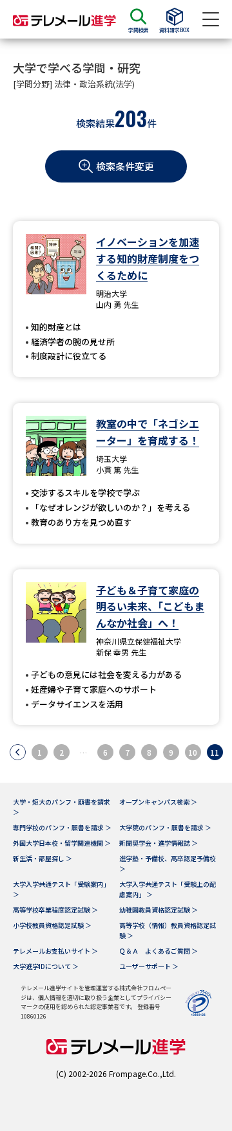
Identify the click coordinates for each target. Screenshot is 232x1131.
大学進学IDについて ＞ (46, 966)
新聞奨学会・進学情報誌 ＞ (158, 843)
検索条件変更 (125, 166)
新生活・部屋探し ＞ (42, 858)
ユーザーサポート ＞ (149, 966)
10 (192, 752)
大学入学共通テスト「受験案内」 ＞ (61, 889)
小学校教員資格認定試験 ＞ (52, 925)
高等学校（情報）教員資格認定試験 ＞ (167, 930)
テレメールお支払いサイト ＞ (55, 951)
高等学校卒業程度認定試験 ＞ (55, 909)
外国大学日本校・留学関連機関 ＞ (62, 843)
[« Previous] (18, 752)
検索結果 (95, 123)
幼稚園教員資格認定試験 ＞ (158, 909)
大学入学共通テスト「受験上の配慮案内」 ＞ (167, 889)
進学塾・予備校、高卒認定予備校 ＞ (167, 863)
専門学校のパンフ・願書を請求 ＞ (62, 827)
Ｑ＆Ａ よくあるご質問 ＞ (158, 951)
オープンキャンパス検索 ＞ (158, 801)
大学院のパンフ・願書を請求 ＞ (165, 827)
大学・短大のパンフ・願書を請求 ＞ (61, 807)
